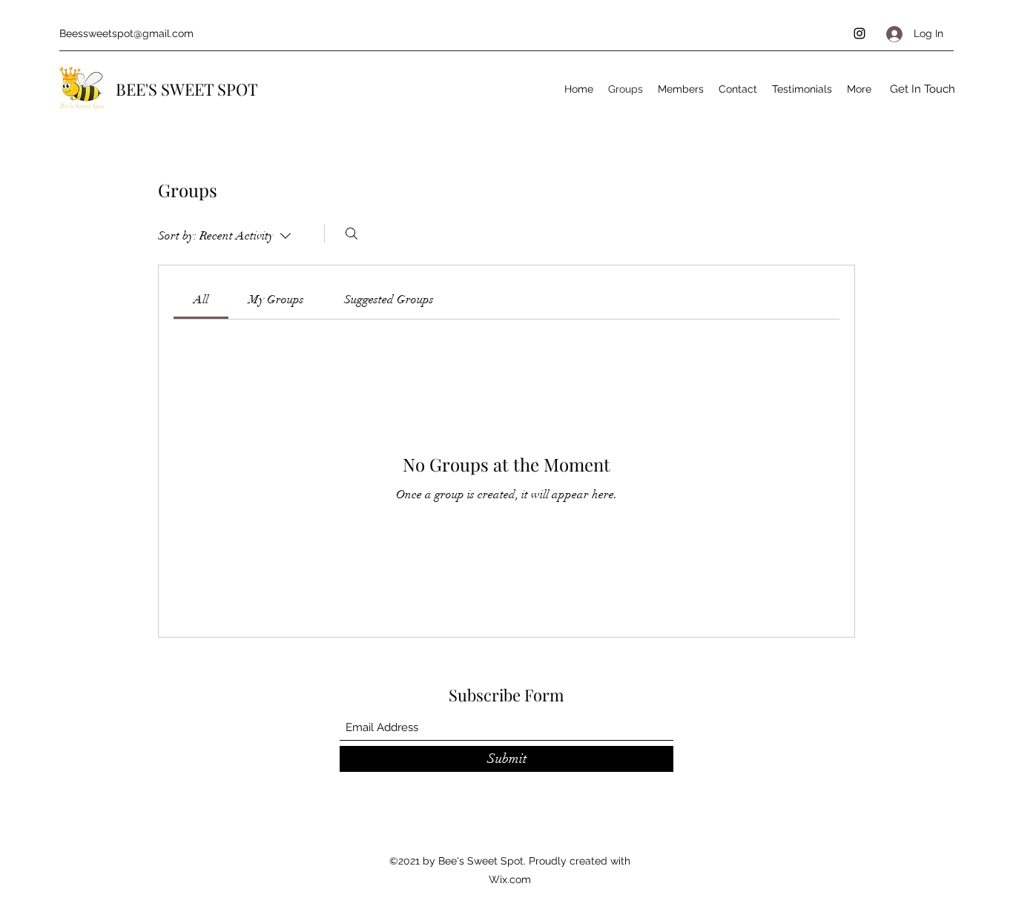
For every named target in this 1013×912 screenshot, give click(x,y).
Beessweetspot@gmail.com (126, 33)
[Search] (351, 233)
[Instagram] (859, 33)
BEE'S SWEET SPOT (187, 89)
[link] (201, 299)
